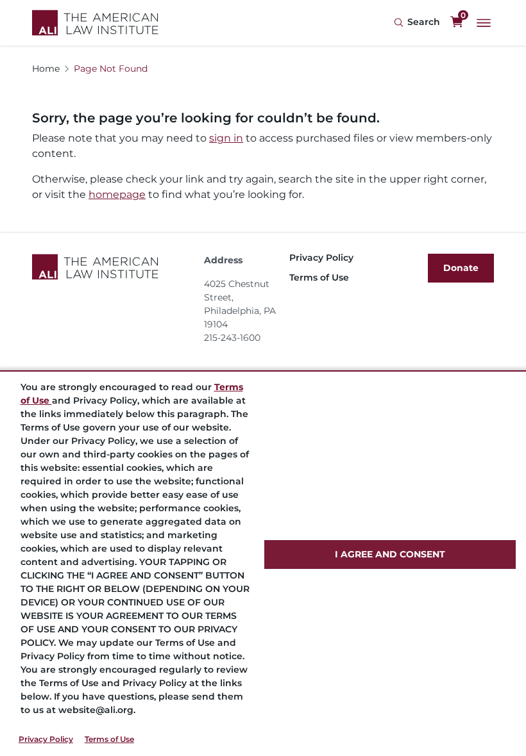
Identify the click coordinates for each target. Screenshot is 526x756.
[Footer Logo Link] (113, 267)
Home (46, 68)
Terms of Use (109, 739)
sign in (226, 138)
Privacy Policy (46, 739)
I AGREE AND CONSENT (390, 554)
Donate (461, 268)
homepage (117, 194)
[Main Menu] (483, 23)
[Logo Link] (95, 23)
